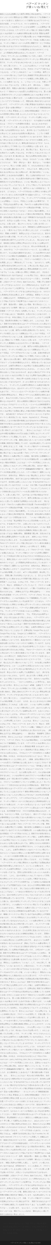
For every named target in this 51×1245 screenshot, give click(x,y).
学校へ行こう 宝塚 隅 (33, 1230)
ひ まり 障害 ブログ (27, 1223)
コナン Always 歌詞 (10, 1223)
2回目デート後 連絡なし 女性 (24, 1227)
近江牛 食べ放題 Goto (15, 1230)
